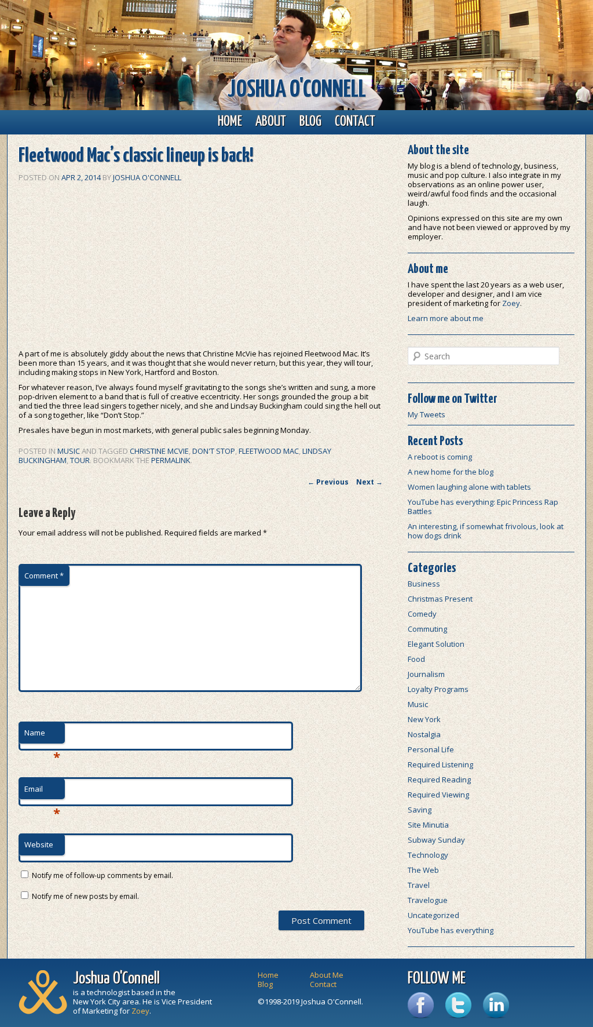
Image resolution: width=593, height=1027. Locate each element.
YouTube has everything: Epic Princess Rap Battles (483, 506)
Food (416, 659)
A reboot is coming (440, 456)
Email (42, 792)
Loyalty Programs (438, 689)
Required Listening (440, 764)
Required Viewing (438, 794)
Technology (428, 855)
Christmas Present (440, 598)
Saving (419, 809)
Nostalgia (424, 734)
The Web (423, 870)
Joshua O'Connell (297, 90)
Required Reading (439, 779)
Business (424, 583)
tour (80, 460)
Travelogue (428, 900)
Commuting (427, 629)
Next (369, 482)
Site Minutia (428, 825)
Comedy (422, 614)
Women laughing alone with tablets (469, 487)
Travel (419, 885)
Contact (355, 122)
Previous (328, 482)
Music (68, 451)
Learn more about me (446, 318)
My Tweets (426, 414)
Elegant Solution (436, 644)
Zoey (511, 303)
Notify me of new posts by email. (85, 896)
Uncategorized (433, 915)
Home (230, 122)
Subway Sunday (436, 840)
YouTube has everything (450, 930)
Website (38, 844)
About (270, 122)
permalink (171, 460)
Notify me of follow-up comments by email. (102, 875)
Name (42, 735)
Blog (310, 122)
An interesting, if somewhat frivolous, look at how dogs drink (485, 531)
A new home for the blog (450, 472)
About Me (326, 974)
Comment (44, 575)
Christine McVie (159, 451)
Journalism (426, 674)
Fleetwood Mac (269, 451)
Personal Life (431, 749)
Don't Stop (213, 451)
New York (424, 719)
